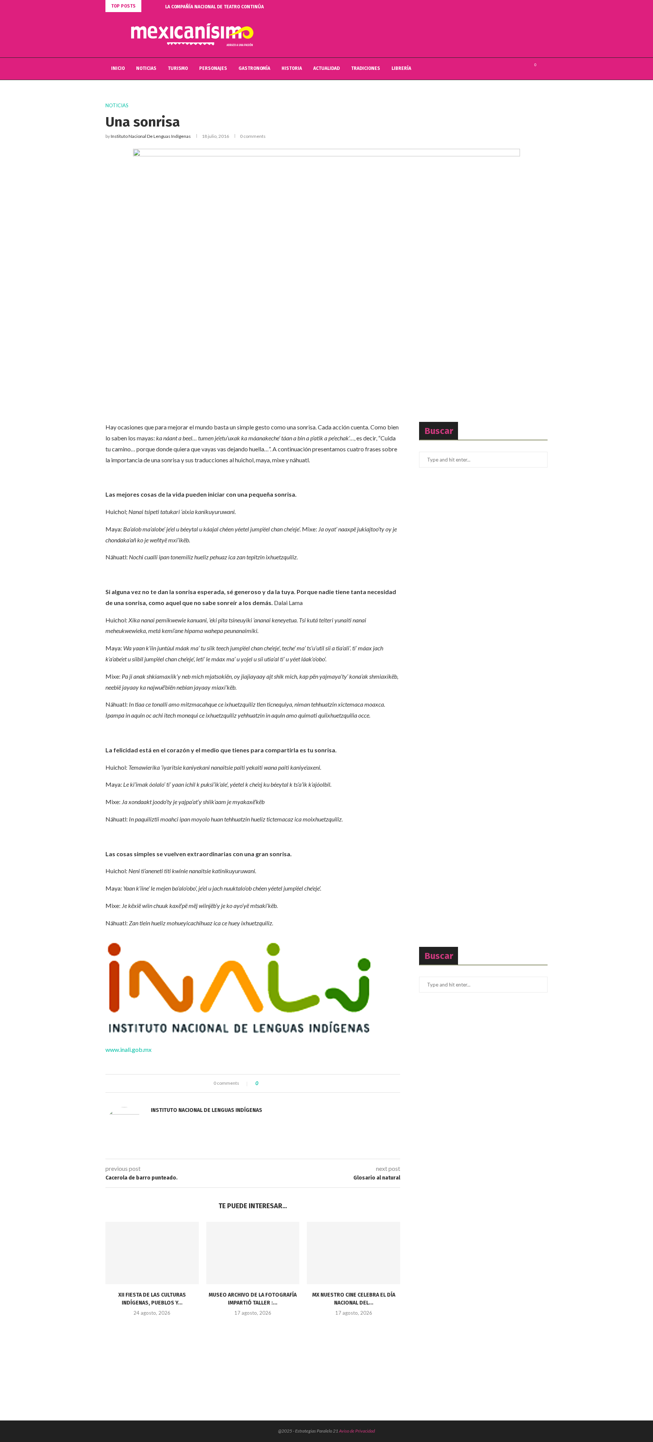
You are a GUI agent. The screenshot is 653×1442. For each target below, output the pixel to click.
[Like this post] (262, 1083)
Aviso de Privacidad (357, 1431)
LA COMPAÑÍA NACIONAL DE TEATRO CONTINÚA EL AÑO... (224, 6)
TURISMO (178, 68)
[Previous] (148, 6)
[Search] (544, 69)
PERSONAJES (213, 68)
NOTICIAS (146, 68)
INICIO (118, 68)
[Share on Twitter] (277, 1083)
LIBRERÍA (401, 68)
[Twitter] (514, 69)
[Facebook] (506, 69)
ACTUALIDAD (326, 68)
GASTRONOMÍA (254, 68)
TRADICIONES (365, 68)
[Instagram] (522, 69)
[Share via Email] (292, 1083)
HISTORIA (292, 68)
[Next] (158, 6)
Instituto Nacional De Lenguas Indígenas (151, 136)
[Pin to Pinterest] (285, 1083)
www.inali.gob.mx (128, 1049)
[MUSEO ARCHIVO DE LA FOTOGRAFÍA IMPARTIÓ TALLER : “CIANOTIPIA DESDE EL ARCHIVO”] (253, 1253)
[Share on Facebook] (270, 1083)
